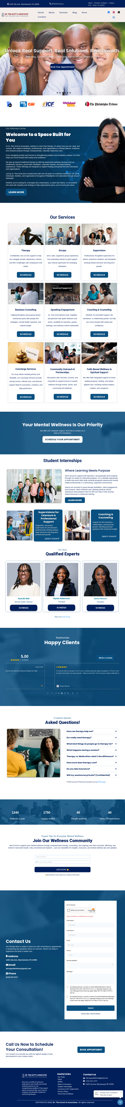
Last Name (70, 930)
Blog (74, 12)
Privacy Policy (85, 1013)
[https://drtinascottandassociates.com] (14, 14)
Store (84, 12)
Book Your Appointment (63, 67)
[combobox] (91, 966)
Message (70, 971)
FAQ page (101, 782)
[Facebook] (108, 12)
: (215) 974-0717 (91, 1081)
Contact (42, 17)
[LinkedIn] (113, 17)
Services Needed (72, 960)
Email (68, 940)
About (51, 12)
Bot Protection (71, 905)
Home (41, 12)
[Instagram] (113, 12)
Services (63, 12)
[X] (118, 12)
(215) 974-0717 (58, 4)
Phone (69, 950)
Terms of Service (95, 1013)
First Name (70, 920)
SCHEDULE (23, 607)
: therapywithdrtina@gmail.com (96, 1078)
